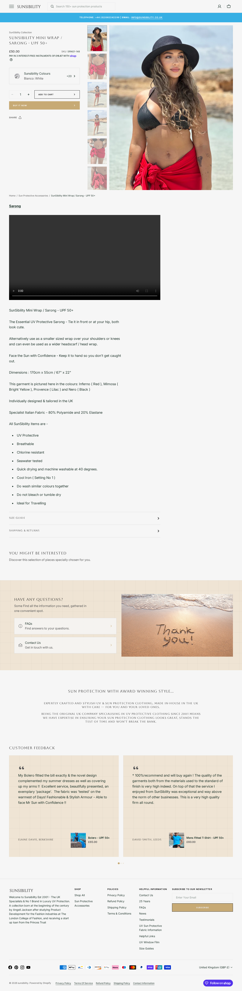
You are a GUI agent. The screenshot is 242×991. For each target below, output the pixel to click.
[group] (64, 806)
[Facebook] (22, 127)
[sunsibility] (29, 6)
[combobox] (84, 6)
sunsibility (23, 983)
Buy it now (20, 105)
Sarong (15, 206)
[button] (219, 6)
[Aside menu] (13, 6)
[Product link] (78, 840)
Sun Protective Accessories (33, 195)
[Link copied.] (37, 127)
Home (12, 195)
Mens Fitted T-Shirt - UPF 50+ (205, 837)
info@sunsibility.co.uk (147, 17)
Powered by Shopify (40, 983)
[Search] (50, 6)
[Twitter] (15, 127)
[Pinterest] (29, 127)
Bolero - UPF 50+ (99, 837)
